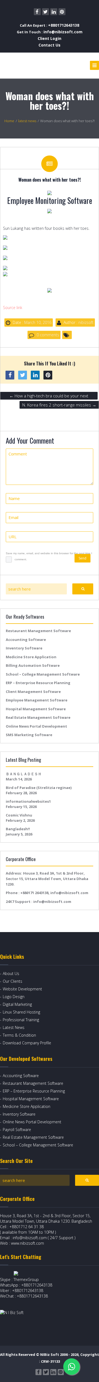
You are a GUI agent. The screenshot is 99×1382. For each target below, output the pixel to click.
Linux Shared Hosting (21, 1012)
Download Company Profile (27, 1042)
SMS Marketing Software (29, 734)
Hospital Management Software (36, 708)
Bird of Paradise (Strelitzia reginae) (39, 787)
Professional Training (21, 1019)
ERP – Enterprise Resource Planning (38, 682)
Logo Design (13, 996)
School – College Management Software (43, 674)
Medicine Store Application (31, 656)
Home (9, 120)
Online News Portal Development (36, 726)
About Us (11, 973)
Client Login (49, 38)
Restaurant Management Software (38, 630)
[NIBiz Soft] (25, 65)
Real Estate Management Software (38, 717)
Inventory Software (24, 648)
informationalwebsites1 (28, 801)
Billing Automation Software (33, 665)
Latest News (13, 1027)
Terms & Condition (19, 1035)
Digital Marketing (17, 1004)
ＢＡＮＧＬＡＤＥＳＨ (24, 773)
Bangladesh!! (18, 828)
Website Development (22, 989)
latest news (27, 120)
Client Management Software (33, 691)
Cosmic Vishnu (19, 815)
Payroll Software (17, 1129)
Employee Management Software (36, 700)
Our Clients (12, 981)
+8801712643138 (63, 25)
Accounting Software (26, 639)
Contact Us (49, 45)
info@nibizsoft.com (62, 31)
